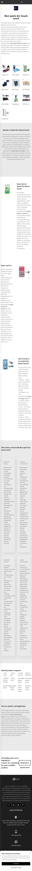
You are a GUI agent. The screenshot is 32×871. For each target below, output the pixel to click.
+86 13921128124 (16, 845)
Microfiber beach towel (20, 680)
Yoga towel (12, 679)
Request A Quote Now (25, 763)
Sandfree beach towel (13, 688)
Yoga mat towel (7, 75)
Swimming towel (6, 687)
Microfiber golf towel (9, 104)
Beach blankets (28, 674)
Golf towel (5, 674)
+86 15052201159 (16, 835)
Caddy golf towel (8, 119)
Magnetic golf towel (19, 104)
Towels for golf (20, 674)
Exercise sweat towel (28, 688)
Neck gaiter (16, 89)
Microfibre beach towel (28, 680)
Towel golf (12, 674)
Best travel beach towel (20, 688)
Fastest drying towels (6, 680)
